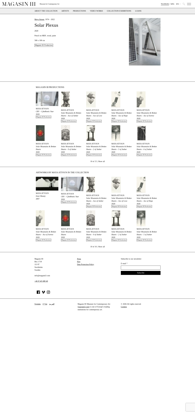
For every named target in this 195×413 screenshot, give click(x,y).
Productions (79, 11)
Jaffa (172, 4)
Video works (96, 11)
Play (78, 262)
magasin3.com (83, 307)
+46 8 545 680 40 (41, 281)
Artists (65, 11)
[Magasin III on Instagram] (48, 293)
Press (79, 259)
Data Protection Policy (85, 264)
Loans (138, 11)
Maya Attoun (39, 19)
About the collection (45, 11)
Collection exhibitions (119, 11)
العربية (51, 304)
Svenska (37, 304)
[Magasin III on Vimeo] (43, 293)
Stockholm (165, 4)
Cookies (124, 307)
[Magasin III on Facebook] (38, 293)
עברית (45, 304)
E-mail (124, 264)
